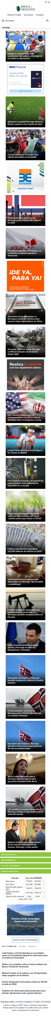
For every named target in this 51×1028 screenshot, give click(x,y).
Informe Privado (14, 15)
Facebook (46, 1002)
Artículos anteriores (25, 940)
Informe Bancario (8, 860)
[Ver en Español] (49, 2)
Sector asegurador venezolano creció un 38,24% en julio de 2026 (24, 983)
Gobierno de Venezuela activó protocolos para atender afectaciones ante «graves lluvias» (23, 992)
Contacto (40, 15)
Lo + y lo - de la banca (10, 866)
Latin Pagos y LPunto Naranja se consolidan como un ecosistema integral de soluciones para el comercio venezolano (25, 955)
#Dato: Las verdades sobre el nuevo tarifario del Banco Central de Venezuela (24, 965)
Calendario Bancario (9, 871)
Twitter (37, 1002)
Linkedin (19, 1002)
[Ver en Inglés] (46, 2)
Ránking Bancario (8, 854)
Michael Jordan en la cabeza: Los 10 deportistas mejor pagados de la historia (24, 974)
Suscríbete (28, 15)
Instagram (28, 1002)
